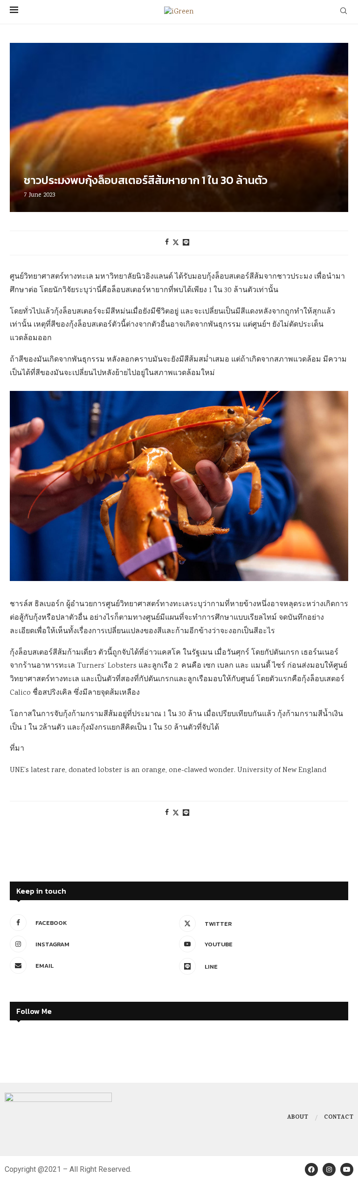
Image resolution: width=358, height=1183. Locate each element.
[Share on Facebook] (167, 242)
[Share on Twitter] (175, 243)
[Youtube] (346, 1169)
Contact (338, 1117)
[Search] (343, 12)
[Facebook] (311, 1169)
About (297, 1117)
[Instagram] (329, 1169)
